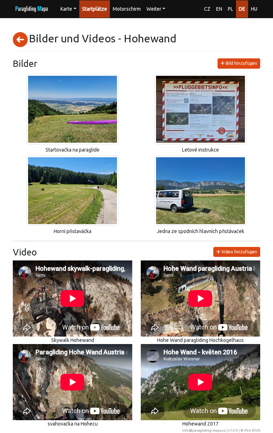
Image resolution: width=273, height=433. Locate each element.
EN (219, 9)
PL (230, 9)
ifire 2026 (252, 430)
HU (254, 9)
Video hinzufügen (238, 251)
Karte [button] (66, 9)
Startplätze (94, 9)
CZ (207, 9)
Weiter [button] (153, 9)
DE (242, 9)
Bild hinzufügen (241, 63)
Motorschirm (127, 9)
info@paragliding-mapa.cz (204, 430)
